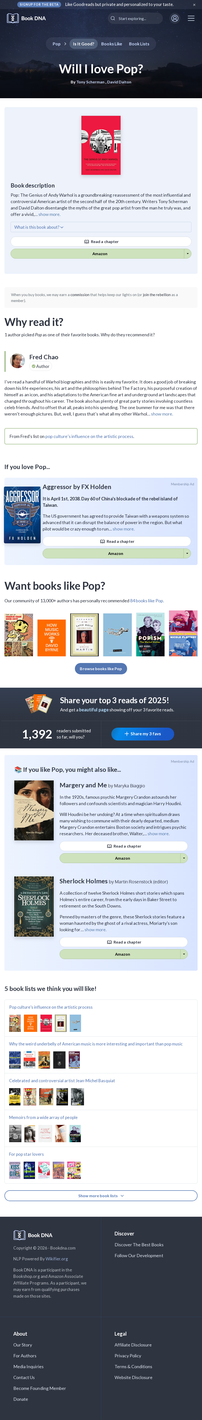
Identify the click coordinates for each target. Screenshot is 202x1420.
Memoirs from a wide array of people (43, 1117)
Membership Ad (182, 484)
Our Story (22, 1344)
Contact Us (24, 1377)
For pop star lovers (26, 1154)
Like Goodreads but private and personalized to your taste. (119, 4)
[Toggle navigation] (191, 18)
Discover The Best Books (139, 1244)
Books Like (111, 43)
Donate (20, 1399)
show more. (49, 214)
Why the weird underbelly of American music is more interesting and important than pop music (96, 1043)
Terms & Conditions (133, 1366)
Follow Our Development (139, 1255)
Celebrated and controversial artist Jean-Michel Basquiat (62, 1080)
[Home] (30, 18)
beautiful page (94, 709)
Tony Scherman (90, 81)
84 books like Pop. (147, 600)
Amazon (99, 253)
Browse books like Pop (101, 668)
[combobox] (135, 18)
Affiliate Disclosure (133, 1344)
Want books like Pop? (54, 585)
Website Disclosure (134, 1377)
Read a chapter (104, 241)
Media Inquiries (28, 1366)
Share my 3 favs (146, 733)
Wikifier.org (57, 1258)
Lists (139, 43)
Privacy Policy (128, 1355)
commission (80, 294)
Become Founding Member (39, 1388)
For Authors (25, 1355)
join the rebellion (157, 294)
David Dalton (119, 81)
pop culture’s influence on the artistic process (89, 436)
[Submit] (113, 18)
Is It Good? (84, 43)
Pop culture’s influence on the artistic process (51, 1007)
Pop (57, 43)
